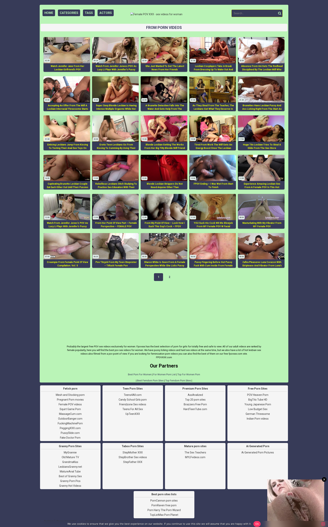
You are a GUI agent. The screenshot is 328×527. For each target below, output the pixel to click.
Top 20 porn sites (195, 399)
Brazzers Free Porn (195, 404)
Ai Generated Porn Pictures (257, 452)
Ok (257, 523)
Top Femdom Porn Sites (178, 380)
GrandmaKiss (70, 462)
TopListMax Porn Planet (164, 514)
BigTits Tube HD (257, 399)
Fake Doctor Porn (70, 437)
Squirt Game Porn (70, 409)
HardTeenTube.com (195, 409)
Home (48, 13)
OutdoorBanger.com (70, 418)
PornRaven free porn (164, 505)
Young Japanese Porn (257, 404)
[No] (323, 524)
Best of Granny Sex (70, 476)
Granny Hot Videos (70, 485)
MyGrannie (70, 452)
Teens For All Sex (132, 409)
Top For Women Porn (188, 374)
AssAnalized (195, 394)
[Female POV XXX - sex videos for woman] (156, 14)
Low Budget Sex (257, 409)
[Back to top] (316, 510)
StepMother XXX (133, 452)
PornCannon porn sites (164, 500)
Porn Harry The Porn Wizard (164, 510)
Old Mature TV (70, 457)
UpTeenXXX (132, 413)
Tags (89, 13)
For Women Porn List (164, 374)
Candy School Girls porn (133, 399)
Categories (69, 13)
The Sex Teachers (195, 452)
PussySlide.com (70, 432)
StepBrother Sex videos (133, 457)
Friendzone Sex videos (132, 404)
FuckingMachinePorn (70, 423)
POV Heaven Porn (257, 394)
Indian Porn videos (258, 418)
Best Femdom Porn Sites (150, 380)
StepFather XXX (132, 462)
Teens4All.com (133, 394)
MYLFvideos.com (195, 457)
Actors (105, 13)
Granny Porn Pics (70, 481)
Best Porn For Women (139, 374)
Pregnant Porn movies (70, 399)
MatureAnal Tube (70, 471)
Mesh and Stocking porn (70, 394)
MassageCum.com (70, 413)
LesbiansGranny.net (70, 466)
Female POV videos (70, 404)
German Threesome (258, 413)
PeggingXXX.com (70, 428)
